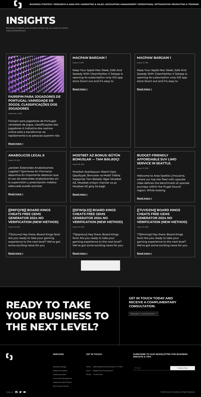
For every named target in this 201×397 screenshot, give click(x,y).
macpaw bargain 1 (90, 58)
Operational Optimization (154, 4)
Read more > (15, 143)
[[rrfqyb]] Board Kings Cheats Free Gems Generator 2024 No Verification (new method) (33, 216)
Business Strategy (41, 4)
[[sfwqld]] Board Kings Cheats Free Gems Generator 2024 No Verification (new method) (98, 216)
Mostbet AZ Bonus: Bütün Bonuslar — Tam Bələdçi (96, 157)
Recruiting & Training (185, 4)
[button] (100, 265)
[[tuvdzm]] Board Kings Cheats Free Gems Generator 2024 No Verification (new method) (162, 216)
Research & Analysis (67, 4)
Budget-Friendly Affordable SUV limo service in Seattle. (157, 159)
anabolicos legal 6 (26, 155)
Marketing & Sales (92, 4)
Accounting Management (120, 4)
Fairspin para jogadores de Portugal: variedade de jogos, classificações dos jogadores (34, 102)
